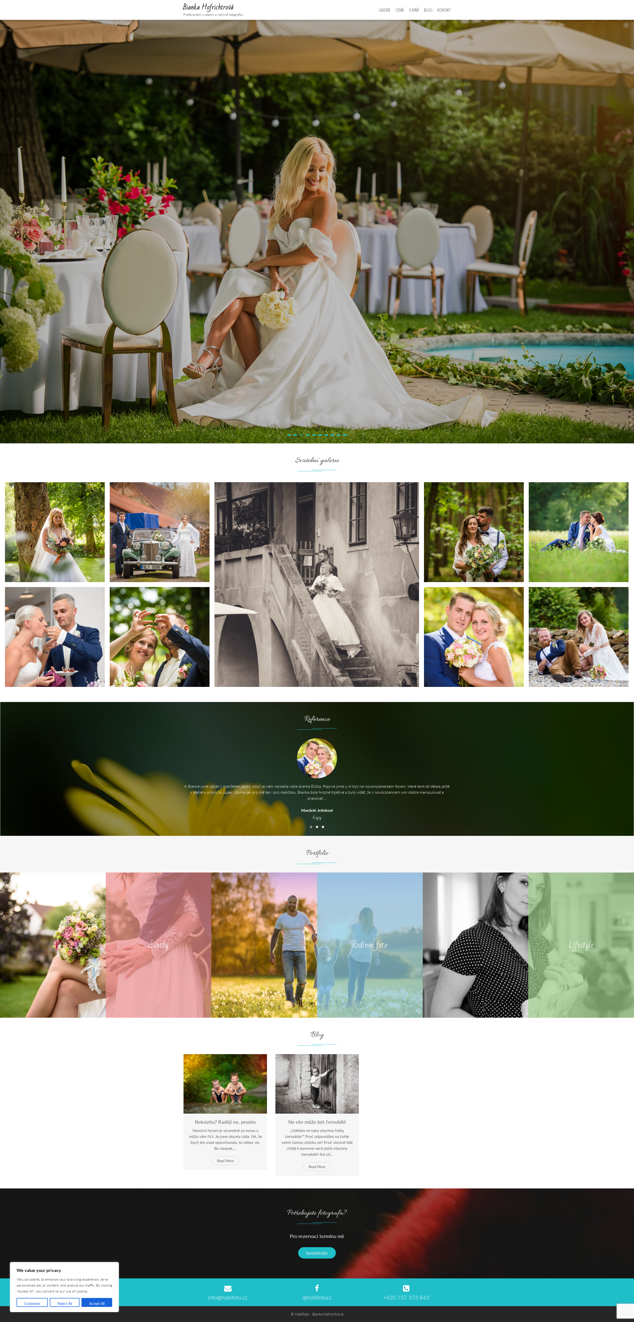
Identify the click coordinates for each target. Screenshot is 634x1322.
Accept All (97, 1303)
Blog (428, 10)
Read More (225, 1160)
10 (345, 435)
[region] (64, 1287)
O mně (414, 10)
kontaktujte (317, 1253)
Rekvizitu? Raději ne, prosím (225, 1121)
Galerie (385, 10)
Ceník (400, 10)
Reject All (65, 1303)
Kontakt (444, 10)
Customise (32, 1303)
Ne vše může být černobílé (317, 1121)
